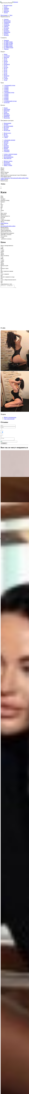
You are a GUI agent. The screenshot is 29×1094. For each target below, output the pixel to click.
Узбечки (6, 26)
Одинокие (7, 151)
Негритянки (7, 20)
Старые (6, 78)
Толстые (6, 141)
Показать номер (5, 200)
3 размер (6, 89)
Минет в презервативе (10, 417)
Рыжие (6, 108)
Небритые (6, 116)
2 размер (6, 88)
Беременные (7, 164)
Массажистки (7, 158)
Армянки (6, 23)
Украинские (7, 22)
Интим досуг (7, 133)
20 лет (5, 60)
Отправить (3, 443)
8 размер (6, 98)
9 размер (6, 99)
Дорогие (6, 9)
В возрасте (7, 64)
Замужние (6, 150)
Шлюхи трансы (8, 161)
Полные (6, 142)
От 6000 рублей (8, 44)
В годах (6, 67)
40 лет (5, 68)
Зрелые (6, 12)
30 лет (5, 63)
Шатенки (6, 113)
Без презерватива (8, 157)
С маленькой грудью (9, 85)
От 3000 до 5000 (8, 43)
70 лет (5, 80)
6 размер (6, 95)
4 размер (6, 91)
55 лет (5, 73)
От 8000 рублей (8, 46)
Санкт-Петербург (5, 178)
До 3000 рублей (8, 42)
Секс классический (9, 418)
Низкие (6, 148)
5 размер (6, 94)
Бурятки (6, 33)
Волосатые (7, 117)
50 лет (5, 71)
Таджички (7, 25)
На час (5, 134)
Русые (5, 112)
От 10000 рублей (8, 47)
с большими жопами (9, 140)
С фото (6, 137)
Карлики (6, 145)
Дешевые (6, 8)
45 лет (5, 70)
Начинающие (7, 123)
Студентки (7, 55)
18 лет (5, 58)
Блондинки (7, 109)
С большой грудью (9, 92)
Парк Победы (4, 223)
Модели (6, 129)
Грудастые (7, 102)
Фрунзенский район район (18, 178)
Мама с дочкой (8, 165)
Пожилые (6, 75)
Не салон (6, 127)
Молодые (6, 11)
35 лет (5, 65)
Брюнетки (6, 110)
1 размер (6, 86)
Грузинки (6, 28)
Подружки (7, 162)
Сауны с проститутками (10, 154)
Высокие (6, 147)
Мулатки (6, 35)
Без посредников (8, 126)
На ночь (6, 136)
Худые (5, 144)
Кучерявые (7, 115)
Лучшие (6, 124)
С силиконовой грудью (10, 101)
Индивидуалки (8, 5)
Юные (5, 54)
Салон (5, 7)
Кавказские (7, 32)
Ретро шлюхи (7, 155)
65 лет (5, 77)
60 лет (5, 74)
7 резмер (6, 96)
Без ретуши (7, 130)
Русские (6, 29)
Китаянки (6, 30)
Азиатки (6, 19)
